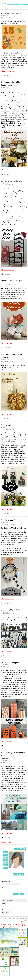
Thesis (25, 920)
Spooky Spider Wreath (10, 520)
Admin (24, 922)
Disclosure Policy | (13, 925)
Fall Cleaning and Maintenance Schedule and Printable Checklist (14, 755)
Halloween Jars (7, 425)
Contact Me (19, 927)
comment (6, 75)
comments (6, 174)
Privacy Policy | (10, 927)
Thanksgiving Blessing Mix (12, 280)
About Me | (3, 925)
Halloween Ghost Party (10, 609)
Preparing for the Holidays (12, 180)
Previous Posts (7, 842)
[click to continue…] (7, 71)
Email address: (4, 884)
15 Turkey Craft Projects (11, 13)
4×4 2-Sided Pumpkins (10, 662)
